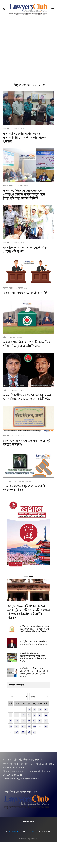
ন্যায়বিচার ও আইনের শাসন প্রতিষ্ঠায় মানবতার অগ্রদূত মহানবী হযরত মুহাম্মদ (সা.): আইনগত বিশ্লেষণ (34, 672)
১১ (46, 715)
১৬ (34, 721)
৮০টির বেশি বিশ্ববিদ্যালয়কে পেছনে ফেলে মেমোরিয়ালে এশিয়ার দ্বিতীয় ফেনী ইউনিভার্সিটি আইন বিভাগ (34, 629)
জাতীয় (5, 337)
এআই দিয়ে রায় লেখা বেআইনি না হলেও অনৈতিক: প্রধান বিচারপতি (34, 643)
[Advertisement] (28, 48)
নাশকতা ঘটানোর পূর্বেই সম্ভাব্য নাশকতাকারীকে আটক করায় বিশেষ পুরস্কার (24, 137)
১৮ (46, 721)
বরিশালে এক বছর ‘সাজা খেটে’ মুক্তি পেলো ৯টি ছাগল (25, 249)
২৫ (46, 726)
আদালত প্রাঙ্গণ (8, 186)
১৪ (23, 721)
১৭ (40, 721)
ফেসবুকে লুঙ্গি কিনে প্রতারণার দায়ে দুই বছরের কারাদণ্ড (26, 442)
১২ (11, 721)
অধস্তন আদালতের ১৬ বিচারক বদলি (25, 293)
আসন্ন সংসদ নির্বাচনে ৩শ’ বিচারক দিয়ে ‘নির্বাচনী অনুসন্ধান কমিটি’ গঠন (26, 344)
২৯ (29, 732)
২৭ (17, 732)
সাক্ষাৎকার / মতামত (9, 481)
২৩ (34, 726)
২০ (16, 726)
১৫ (29, 721)
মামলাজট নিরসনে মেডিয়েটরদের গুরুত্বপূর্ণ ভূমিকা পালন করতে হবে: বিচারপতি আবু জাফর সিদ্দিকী (24, 194)
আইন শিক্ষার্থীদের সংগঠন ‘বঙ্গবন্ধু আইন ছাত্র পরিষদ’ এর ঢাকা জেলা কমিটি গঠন (27, 397)
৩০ (34, 732)
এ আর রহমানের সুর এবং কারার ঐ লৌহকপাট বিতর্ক (24, 488)
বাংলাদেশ (6, 129)
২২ (29, 726)
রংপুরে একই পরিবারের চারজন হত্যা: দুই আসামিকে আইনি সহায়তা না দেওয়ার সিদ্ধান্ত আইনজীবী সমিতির (28, 612)
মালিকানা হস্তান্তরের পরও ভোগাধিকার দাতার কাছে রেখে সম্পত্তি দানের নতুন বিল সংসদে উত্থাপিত (33, 657)
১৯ (11, 726)
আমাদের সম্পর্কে (28, 822)
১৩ (16, 721)
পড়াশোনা (6, 390)
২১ (23, 726)
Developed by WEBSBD (28, 839)
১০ (40, 715)
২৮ (23, 732)
